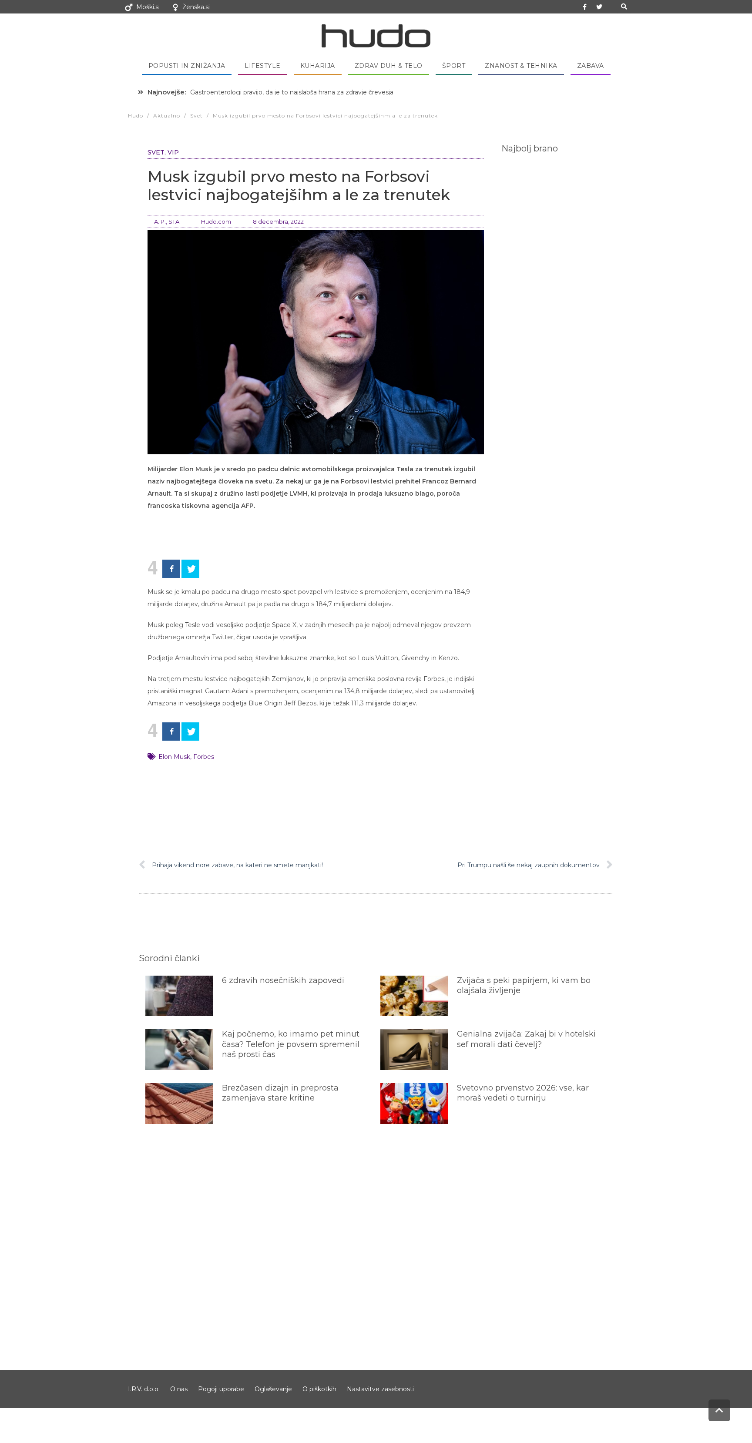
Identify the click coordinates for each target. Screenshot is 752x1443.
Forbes (203, 757)
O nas (179, 1389)
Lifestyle (263, 66)
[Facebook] (171, 569)
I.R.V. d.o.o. (144, 1389)
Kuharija (317, 66)
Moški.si (148, 7)
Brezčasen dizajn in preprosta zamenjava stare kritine (280, 1093)
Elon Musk (174, 757)
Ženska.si (196, 7)
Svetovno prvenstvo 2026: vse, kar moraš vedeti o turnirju (523, 1093)
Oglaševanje (273, 1389)
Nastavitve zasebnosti (380, 1389)
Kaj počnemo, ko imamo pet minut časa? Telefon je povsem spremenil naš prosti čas (290, 1044)
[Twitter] (599, 7)
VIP (173, 152)
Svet (156, 152)
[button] (624, 6)
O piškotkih (319, 1389)
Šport (454, 66)
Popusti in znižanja (186, 66)
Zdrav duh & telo (389, 66)
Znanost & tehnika (521, 66)
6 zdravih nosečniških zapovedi (283, 980)
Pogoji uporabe (221, 1389)
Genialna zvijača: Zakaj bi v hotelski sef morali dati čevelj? (526, 1039)
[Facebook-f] (585, 7)
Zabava (590, 66)
